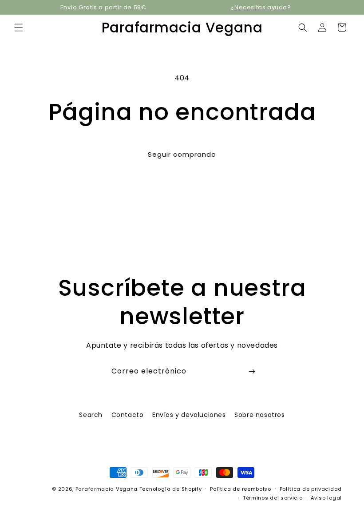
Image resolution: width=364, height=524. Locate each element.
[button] (18, 27)
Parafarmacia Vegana (106, 488)
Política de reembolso (240, 488)
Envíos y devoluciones (189, 414)
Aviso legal (326, 497)
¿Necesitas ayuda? (260, 7)
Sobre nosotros (259, 414)
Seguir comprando (182, 154)
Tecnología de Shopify (170, 488)
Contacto (127, 414)
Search (91, 414)
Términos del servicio (273, 497)
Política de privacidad (311, 488)
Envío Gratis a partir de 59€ (103, 7)
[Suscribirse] (251, 371)
